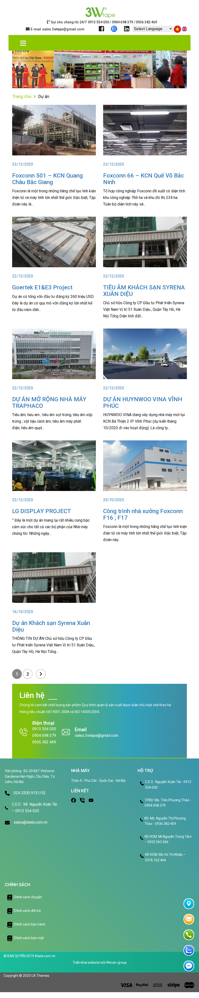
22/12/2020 (22, 276)
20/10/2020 (113, 500)
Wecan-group (116, 962)
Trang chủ (21, 96)
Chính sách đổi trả (27, 911)
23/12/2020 (22, 164)
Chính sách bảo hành (29, 924)
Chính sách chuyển (28, 897)
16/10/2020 (22, 611)
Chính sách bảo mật (29, 938)
